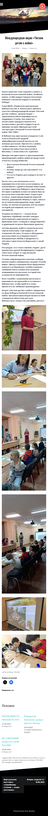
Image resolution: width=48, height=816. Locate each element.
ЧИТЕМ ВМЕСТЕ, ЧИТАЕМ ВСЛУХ (11, 718)
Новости (33, 48)
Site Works (30, 811)
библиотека (27, 758)
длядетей (6, 760)
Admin (24, 48)
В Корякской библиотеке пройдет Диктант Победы (33, 719)
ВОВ (35, 758)
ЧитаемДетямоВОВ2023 (12, 762)
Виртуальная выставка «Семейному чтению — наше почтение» (11, 784)
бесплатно (17, 758)
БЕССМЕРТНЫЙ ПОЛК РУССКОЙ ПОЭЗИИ (10, 742)
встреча (41, 758)
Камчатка (23, 760)
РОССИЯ (39, 760)
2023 (10, 758)
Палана (32, 760)
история (15, 760)
